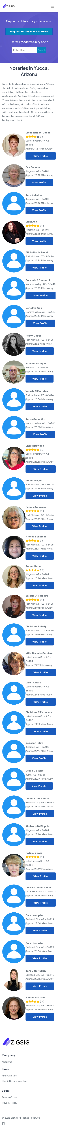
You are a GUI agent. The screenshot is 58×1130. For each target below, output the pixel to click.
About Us (7, 1061)
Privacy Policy (9, 1102)
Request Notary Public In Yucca (29, 31)
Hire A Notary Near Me (14, 1081)
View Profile (40, 155)
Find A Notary (9, 1075)
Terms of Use (9, 1097)
